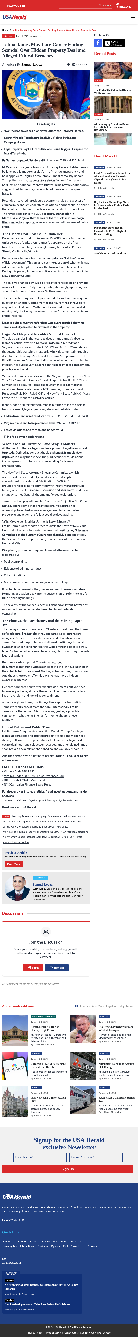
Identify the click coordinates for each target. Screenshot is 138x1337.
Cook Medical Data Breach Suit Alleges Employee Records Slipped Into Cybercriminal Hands (113, 177)
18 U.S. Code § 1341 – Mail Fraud (24, 780)
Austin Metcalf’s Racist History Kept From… (45, 1028)
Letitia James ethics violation (64, 821)
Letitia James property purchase (50, 826)
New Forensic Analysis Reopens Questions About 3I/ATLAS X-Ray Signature (41, 1286)
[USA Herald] (14, 17)
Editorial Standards (71, 1241)
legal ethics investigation (16, 821)
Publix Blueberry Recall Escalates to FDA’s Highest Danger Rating (110, 231)
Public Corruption (72, 1246)
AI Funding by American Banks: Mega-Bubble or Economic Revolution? (112, 127)
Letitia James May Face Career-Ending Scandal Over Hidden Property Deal (54, 30)
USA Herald (28, 807)
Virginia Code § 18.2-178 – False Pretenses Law (34, 776)
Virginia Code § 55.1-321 (19, 771)
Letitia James (39, 821)
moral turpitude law (48, 832)
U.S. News (91, 1246)
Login (33, 967)
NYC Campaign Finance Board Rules (27, 784)
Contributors (71, 1333)
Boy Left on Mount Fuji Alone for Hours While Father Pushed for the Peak (112, 205)
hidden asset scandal (74, 816)
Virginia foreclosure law (16, 842)
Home (5, 30)
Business (43, 1246)
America (9, 36)
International (27, 1246)
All (76, 1006)
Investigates (10, 1246)
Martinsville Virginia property (19, 832)
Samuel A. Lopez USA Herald (52, 837)
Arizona (34, 1241)
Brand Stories (49, 1241)
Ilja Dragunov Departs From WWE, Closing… (116, 1028)
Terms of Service (53, 1333)
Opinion (55, 1246)
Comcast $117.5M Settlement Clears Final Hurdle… (48, 1065)
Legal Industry (115, 1006)
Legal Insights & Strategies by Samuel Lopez (53, 800)
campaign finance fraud (49, 816)
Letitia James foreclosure (17, 826)
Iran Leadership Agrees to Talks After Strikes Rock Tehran (37, 1304)
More (129, 1006)
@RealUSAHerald (74, 160)
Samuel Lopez (31, 64)
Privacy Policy (34, 1333)
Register (57, 967)
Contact (107, 1333)
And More (98, 1006)
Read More (13, 864)
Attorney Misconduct (23, 816)
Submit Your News (90, 1333)
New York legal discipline (74, 832)
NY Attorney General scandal (19, 837)
